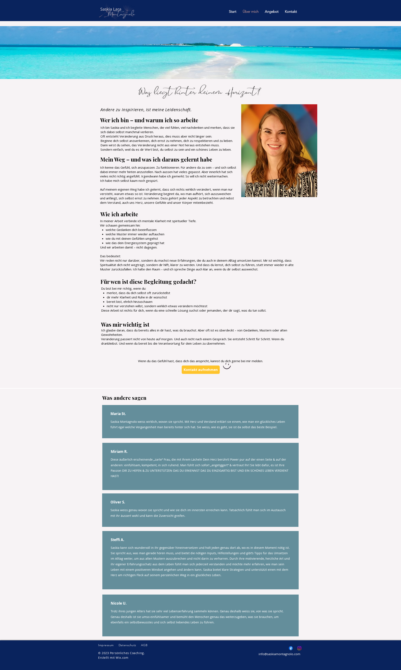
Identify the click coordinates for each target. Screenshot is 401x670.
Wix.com (122, 658)
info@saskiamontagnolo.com (279, 654)
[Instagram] (299, 648)
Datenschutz (127, 645)
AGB (144, 645)
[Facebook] (290, 648)
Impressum (106, 645)
